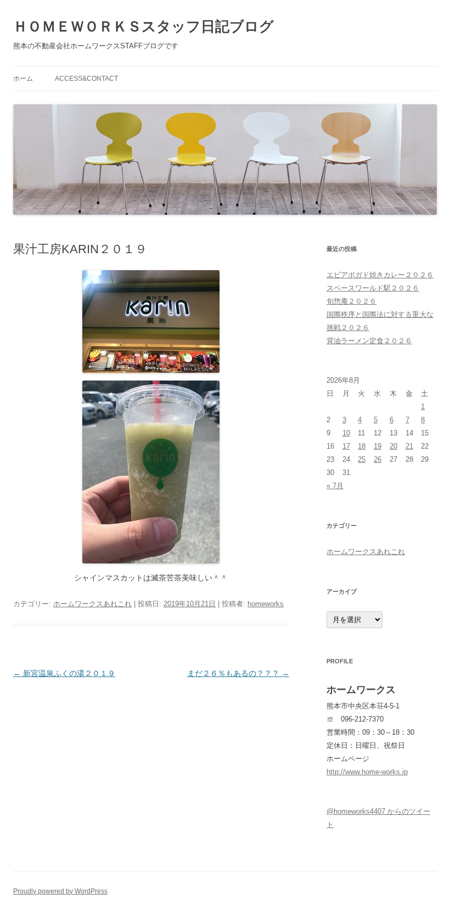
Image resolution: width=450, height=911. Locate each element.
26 (377, 459)
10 (346, 433)
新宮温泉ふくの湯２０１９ (64, 673)
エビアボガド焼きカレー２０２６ (380, 275)
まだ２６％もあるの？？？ (238, 673)
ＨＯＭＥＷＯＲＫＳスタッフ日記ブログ (143, 26)
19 (377, 446)
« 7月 (335, 486)
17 (346, 446)
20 (393, 446)
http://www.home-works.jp (367, 772)
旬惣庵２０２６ (351, 301)
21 (409, 446)
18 (361, 446)
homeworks (266, 604)
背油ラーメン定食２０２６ (369, 341)
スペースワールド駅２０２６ (373, 288)
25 (361, 459)
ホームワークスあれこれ (92, 604)
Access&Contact (86, 78)
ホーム (23, 78)
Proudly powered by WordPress (60, 891)
